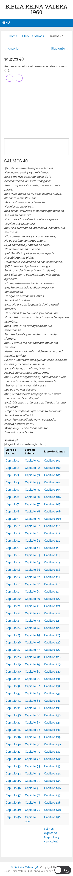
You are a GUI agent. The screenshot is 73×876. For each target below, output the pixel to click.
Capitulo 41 (13, 751)
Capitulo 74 (32, 628)
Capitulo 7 (12, 504)
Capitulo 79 (32, 664)
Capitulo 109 (52, 518)
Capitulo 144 (52, 773)
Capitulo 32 (13, 686)
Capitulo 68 (32, 584)
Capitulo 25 (13, 635)
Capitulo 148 (52, 802)
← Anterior (12, 48)
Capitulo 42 (13, 759)
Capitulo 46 (13, 788)
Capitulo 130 (52, 671)
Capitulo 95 (32, 780)
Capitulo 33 (13, 693)
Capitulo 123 (52, 620)
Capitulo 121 (52, 606)
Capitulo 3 (12, 475)
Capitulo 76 (32, 642)
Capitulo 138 (52, 730)
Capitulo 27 (13, 649)
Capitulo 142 (52, 759)
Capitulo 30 (13, 671)
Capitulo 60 (32, 526)
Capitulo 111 (52, 533)
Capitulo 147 (52, 795)
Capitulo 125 (52, 635)
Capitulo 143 (52, 766)
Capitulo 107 (52, 504)
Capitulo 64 (32, 555)
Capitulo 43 (13, 766)
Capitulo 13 (13, 548)
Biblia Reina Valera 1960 (36, 9)
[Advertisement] (36, 110)
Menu (5, 22)
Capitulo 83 (32, 693)
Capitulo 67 (32, 577)
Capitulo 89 (32, 737)
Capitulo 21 (13, 606)
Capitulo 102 (52, 468)
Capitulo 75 (32, 635)
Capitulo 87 (32, 722)
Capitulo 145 (52, 780)
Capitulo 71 (32, 606)
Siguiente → (60, 48)
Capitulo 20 (13, 599)
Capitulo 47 (13, 795)
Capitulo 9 (12, 518)
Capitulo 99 (32, 810)
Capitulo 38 (13, 730)
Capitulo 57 (32, 504)
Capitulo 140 (52, 744)
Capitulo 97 (32, 795)
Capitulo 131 (52, 679)
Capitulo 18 (13, 584)
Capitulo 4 (12, 482)
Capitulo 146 (52, 788)
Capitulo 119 (52, 591)
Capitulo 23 (13, 620)
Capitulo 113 (52, 548)
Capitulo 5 (12, 489)
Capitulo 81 (32, 679)
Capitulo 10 (13, 526)
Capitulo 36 (13, 715)
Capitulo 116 (52, 569)
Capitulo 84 (32, 700)
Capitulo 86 (32, 715)
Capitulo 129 (52, 664)
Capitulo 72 (32, 613)
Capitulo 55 (32, 489)
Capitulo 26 (13, 642)
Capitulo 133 (52, 693)
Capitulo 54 (32, 482)
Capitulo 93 (32, 766)
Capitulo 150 (52, 817)
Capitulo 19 (13, 591)
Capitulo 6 (12, 497)
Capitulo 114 (52, 555)
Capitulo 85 (32, 708)
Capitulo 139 (52, 737)
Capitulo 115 (52, 562)
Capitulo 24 (13, 628)
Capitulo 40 (13, 744)
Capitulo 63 (32, 548)
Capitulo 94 (32, 773)
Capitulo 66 (32, 569)
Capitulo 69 (32, 591)
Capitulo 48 (13, 802)
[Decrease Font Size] (19, 78)
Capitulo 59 (32, 518)
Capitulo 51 (32, 460)
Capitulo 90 (32, 744)
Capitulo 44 (13, 773)
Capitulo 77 (32, 649)
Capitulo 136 (52, 715)
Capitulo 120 (52, 599)
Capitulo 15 (13, 562)
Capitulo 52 (32, 468)
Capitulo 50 (13, 817)
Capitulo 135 (52, 708)
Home (13, 36)
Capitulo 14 (13, 555)
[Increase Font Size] (9, 78)
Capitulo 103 (52, 475)
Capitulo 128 (52, 657)
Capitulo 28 (13, 657)
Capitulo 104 (52, 482)
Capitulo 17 (13, 577)
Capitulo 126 (52, 642)
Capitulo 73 (32, 620)
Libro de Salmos (33, 36)
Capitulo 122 (52, 613)
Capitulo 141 (52, 751)
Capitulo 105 (52, 489)
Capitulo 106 (52, 497)
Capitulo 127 (52, 649)
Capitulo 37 (13, 722)
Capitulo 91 (32, 751)
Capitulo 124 (52, 628)
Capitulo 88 (32, 730)
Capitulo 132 (52, 686)
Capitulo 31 (13, 679)
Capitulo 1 (12, 460)
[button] (62, 870)
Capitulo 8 (12, 511)
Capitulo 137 (52, 722)
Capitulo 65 (32, 562)
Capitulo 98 (32, 802)
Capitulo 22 (13, 613)
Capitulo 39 (13, 737)
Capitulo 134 (52, 700)
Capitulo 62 (32, 540)
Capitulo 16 (13, 569)
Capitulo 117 (52, 577)
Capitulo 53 (32, 475)
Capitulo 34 (13, 700)
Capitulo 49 (13, 810)
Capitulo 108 (52, 511)
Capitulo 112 (52, 540)
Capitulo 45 (13, 780)
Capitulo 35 (13, 708)
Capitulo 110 (52, 526)
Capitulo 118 (52, 584)
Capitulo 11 (13, 533)
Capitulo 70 (32, 599)
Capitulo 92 (32, 759)
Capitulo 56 (32, 497)
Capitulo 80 (32, 671)
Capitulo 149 (52, 810)
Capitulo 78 (32, 657)
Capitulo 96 (32, 788)
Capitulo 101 (52, 460)
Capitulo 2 (12, 468)
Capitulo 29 (13, 664)
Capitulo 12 (13, 540)
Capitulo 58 (32, 511)
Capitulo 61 (32, 533)
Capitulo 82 (32, 686)
